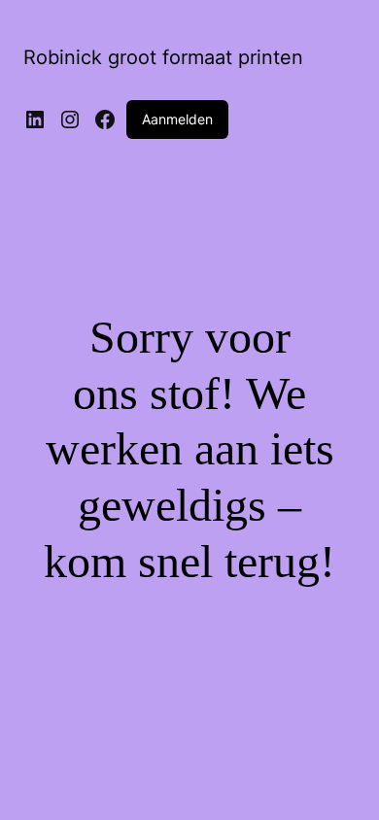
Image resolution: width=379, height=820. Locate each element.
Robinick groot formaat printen (163, 57)
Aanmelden (177, 119)
